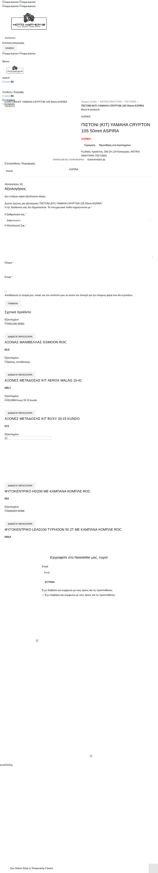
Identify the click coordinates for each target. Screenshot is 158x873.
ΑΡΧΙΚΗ (7, 726)
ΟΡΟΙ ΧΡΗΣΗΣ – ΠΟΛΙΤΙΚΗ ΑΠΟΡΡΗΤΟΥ (26, 732)
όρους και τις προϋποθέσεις (97, 590)
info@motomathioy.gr (93, 737)
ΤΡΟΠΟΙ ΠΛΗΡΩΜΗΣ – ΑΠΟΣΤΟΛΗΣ (23, 738)
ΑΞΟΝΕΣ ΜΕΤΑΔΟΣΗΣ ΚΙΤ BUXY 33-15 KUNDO (42, 419)
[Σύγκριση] (8, 329)
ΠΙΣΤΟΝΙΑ (131, 101)
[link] (114, 756)
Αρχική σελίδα (89, 101)
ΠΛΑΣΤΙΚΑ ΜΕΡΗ (91, 687)
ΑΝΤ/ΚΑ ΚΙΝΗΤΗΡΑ (111, 101)
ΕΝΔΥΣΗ (86, 693)
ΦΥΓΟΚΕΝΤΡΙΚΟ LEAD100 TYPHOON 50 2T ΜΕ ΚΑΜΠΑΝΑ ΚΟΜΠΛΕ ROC (63, 529)
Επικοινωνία (79, 628)
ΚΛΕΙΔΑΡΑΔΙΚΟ (90, 710)
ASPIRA (86, 116)
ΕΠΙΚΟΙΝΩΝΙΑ (10, 743)
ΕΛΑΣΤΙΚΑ (87, 658)
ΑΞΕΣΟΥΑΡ (87, 653)
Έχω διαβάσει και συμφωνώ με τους (77, 590)
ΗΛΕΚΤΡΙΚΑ (88, 664)
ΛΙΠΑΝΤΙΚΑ (88, 676)
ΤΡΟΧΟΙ (86, 699)
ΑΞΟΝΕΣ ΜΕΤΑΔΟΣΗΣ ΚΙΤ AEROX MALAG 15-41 (43, 380)
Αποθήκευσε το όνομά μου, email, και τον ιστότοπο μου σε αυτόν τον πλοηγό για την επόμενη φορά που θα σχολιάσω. (69, 295)
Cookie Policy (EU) (12, 749)
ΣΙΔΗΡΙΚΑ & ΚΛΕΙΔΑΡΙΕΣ (95, 716)
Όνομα (9, 262)
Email (8, 277)
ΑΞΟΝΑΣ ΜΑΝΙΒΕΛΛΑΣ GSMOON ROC (36, 342)
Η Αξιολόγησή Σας (15, 225)
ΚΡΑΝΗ (85, 670)
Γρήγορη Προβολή (17, 329)
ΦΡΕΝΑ (85, 705)
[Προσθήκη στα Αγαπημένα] (25, 329)
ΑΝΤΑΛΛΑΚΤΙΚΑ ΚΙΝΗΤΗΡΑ (97, 647)
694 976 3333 (88, 732)
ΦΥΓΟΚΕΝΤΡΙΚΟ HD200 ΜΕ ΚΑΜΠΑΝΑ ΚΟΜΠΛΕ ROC (47, 491)
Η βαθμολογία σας (15, 214)
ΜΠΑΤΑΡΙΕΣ (88, 682)
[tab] (68, 159)
